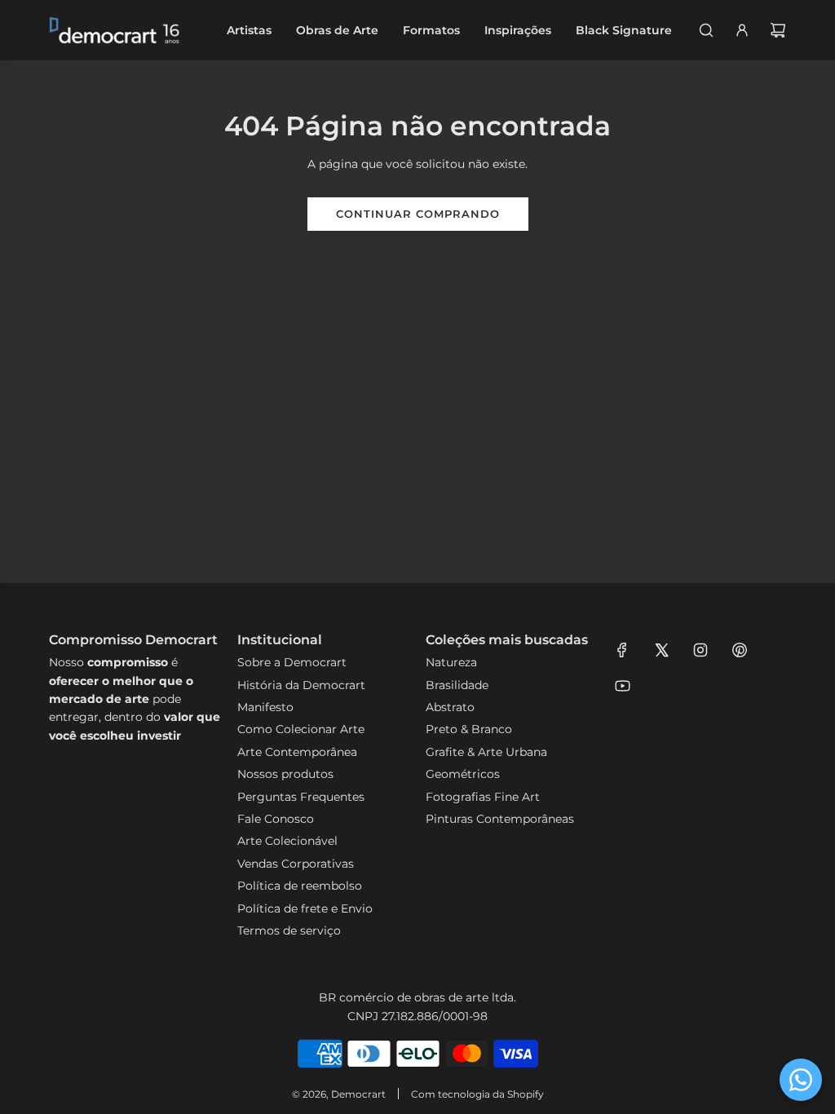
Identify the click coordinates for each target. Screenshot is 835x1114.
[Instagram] (700, 650)
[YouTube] (622, 686)
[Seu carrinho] (778, 30)
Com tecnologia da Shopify (477, 1094)
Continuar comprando (418, 213)
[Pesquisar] (706, 30)
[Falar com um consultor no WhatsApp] (801, 1080)
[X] (661, 650)
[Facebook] (622, 650)
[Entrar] (742, 30)
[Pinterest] (740, 650)
